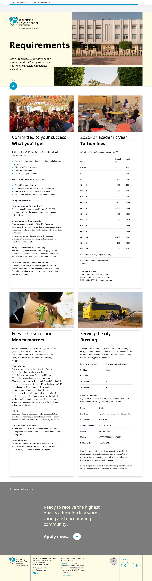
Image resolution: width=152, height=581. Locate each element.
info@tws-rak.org (39, 570)
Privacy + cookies (67, 575)
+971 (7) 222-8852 (39, 568)
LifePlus (64, 563)
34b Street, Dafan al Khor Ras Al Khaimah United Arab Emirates (42, 562)
